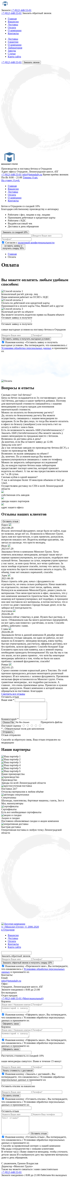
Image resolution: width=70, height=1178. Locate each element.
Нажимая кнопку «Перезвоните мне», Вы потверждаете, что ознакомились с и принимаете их (34, 969)
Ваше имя (7, 700)
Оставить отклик (11, 1095)
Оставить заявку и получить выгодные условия (26, 339)
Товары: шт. (19, 179)
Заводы (12, 50)
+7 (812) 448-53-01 (21, 10)
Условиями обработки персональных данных (26, 348)
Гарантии (13, 41)
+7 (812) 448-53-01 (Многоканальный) (22, 998)
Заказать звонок (32, 62)
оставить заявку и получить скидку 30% (13, 247)
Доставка (13, 24)
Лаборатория (15, 47)
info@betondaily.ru (32, 174)
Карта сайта (14, 56)
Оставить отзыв (10, 521)
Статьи (12, 53)
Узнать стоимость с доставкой (18, 1070)
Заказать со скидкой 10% (15, 232)
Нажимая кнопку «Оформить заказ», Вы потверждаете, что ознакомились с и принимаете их (34, 1017)
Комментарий (10, 719)
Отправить (8, 732)
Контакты (13, 33)
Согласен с (30, 242)
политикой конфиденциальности (36, 242)
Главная (12, 18)
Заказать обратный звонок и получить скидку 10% (27, 962)
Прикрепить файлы (51, 722)
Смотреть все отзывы (13, 694)
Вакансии (13, 21)
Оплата (12, 27)
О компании (14, 30)
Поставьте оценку (11, 725)
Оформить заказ (11, 1023)
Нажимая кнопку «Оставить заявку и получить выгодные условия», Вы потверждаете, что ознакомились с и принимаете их (34, 346)
